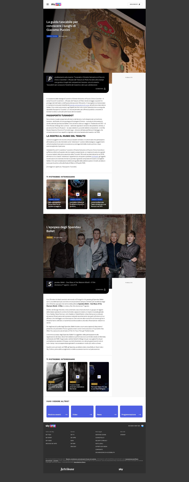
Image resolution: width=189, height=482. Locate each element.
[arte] (57, 4)
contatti (55, 460)
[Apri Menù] (48, 4)
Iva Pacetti (95, 156)
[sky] (121, 469)
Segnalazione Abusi (80, 462)
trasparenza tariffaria (131, 459)
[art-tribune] (67, 469)
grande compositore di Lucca (79, 105)
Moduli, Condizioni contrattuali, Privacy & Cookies (81, 459)
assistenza (49, 460)
